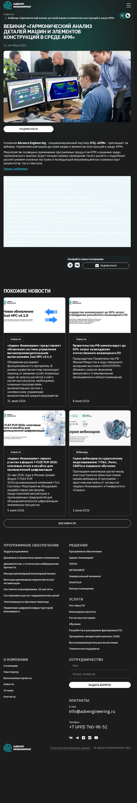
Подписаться (28, 129)
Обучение (75, 624)
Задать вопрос (99, 685)
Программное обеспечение (85, 551)
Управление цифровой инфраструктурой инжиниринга (28, 609)
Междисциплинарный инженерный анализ (30, 573)
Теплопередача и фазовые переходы (26, 601)
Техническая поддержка (84, 648)
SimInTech (75, 582)
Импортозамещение (81, 588)
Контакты (10, 696)
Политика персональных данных (70, 747)
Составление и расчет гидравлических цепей (31, 595)
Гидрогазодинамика (16, 551)
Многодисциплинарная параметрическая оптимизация (29, 581)
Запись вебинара (16, 169)
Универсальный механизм (85, 576)
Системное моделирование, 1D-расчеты (28, 589)
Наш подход (11, 672)
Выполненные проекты (18, 678)
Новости (9, 684)
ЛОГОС (73, 563)
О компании (11, 665)
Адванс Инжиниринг (81, 557)
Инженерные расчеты (82, 611)
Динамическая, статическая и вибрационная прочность (31, 565)
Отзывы (9, 690)
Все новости (67, 523)
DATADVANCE (77, 570)
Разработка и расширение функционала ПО (95, 630)
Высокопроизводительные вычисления (93, 642)
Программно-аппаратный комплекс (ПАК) (94, 636)
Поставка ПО (77, 605)
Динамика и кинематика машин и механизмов (31, 557)
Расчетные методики (82, 617)
